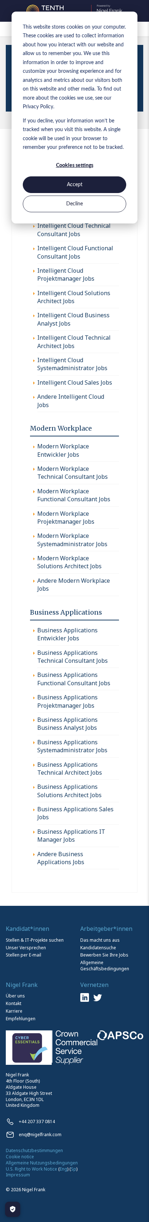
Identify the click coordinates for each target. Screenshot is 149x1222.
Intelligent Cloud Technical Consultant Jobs (74, 230)
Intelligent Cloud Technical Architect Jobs (74, 342)
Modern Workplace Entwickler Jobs (63, 450)
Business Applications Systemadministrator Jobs (72, 746)
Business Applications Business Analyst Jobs (67, 724)
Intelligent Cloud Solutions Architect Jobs (73, 297)
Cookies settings (74, 165)
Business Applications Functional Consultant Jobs (73, 679)
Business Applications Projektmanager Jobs (67, 701)
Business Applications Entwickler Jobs (67, 634)
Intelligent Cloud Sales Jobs (74, 382)
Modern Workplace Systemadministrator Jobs (72, 540)
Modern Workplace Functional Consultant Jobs (73, 495)
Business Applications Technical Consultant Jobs (72, 657)
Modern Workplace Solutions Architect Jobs (69, 562)
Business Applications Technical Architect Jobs (69, 769)
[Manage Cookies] (12, 1209)
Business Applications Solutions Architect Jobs (69, 791)
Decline (74, 203)
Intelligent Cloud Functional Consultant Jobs (75, 252)
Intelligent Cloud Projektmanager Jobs (65, 275)
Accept (74, 184)
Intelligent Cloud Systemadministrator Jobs (72, 364)
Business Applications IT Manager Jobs (71, 836)
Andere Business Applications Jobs (60, 858)
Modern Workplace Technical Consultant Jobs (72, 473)
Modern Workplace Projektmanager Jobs (65, 518)
